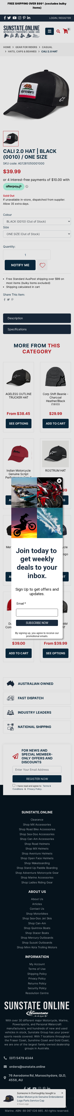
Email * (21, 603)
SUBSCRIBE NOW (37, 623)
